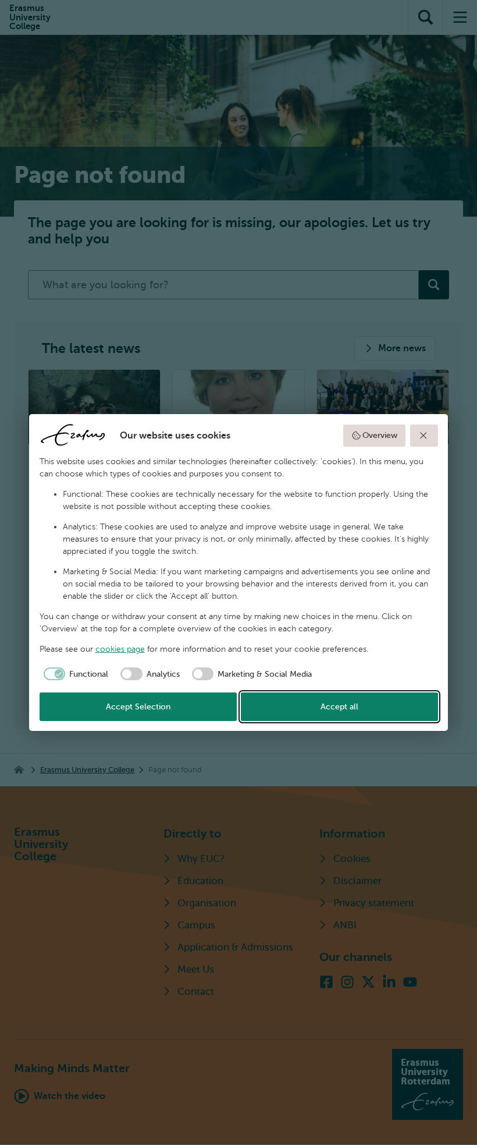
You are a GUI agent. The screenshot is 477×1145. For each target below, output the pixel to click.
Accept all (339, 706)
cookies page (120, 649)
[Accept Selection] (424, 436)
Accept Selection (138, 706)
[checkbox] (74, 673)
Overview (379, 435)
